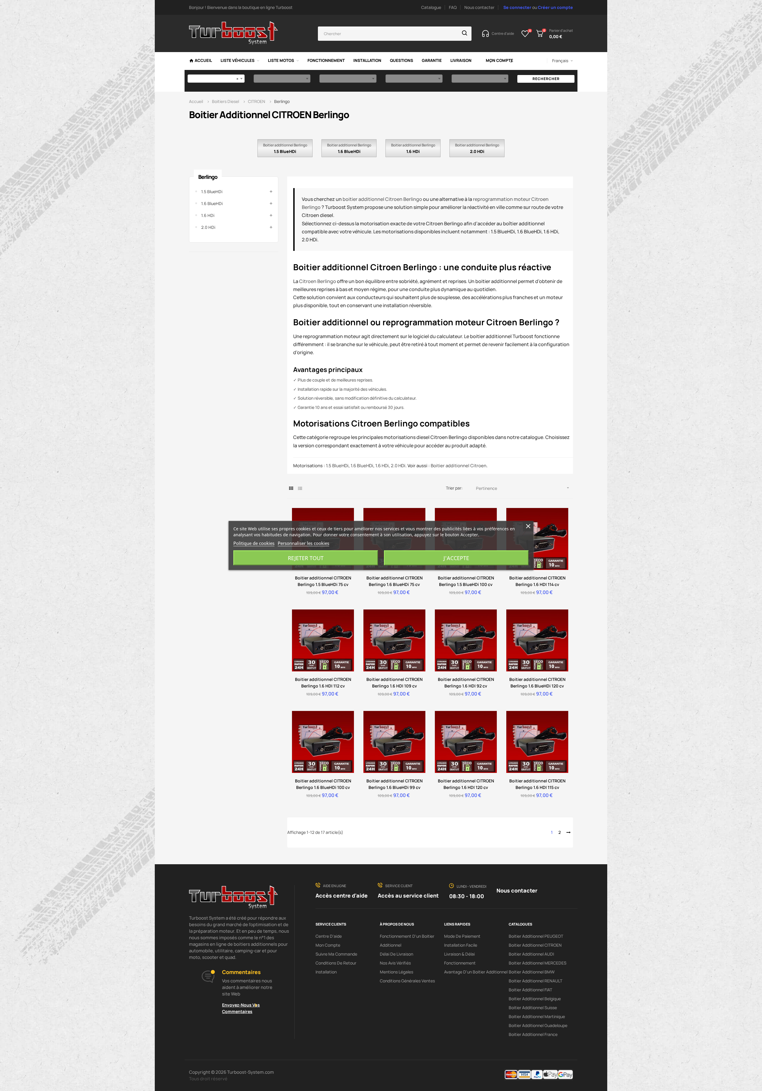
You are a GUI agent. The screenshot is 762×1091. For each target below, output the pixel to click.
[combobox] (216, 78)
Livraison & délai (459, 954)
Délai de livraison (396, 954)
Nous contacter (479, 7)
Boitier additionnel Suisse (533, 1007)
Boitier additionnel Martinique (537, 1016)
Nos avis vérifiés (395, 963)
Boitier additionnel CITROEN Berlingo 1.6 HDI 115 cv (537, 784)
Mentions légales (396, 972)
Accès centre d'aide (342, 895)
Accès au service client (408, 895)
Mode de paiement (462, 936)
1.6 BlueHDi (349, 151)
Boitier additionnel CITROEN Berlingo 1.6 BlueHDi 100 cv (323, 784)
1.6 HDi (413, 151)
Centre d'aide (329, 936)
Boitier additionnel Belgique (535, 998)
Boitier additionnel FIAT (530, 989)
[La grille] (291, 488)
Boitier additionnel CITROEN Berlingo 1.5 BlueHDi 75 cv (323, 581)
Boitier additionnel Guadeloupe (538, 1025)
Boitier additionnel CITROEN (535, 945)
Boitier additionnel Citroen (458, 465)
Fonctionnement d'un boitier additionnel (407, 940)
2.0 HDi (477, 151)
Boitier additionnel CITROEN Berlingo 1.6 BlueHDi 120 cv (537, 682)
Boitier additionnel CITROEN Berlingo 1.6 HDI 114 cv (537, 581)
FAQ (453, 7)
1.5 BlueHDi (285, 151)
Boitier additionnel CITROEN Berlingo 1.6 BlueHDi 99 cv (394, 784)
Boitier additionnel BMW (532, 972)
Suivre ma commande (336, 954)
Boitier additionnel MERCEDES (537, 963)
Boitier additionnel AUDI (531, 954)
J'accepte (456, 558)
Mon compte (328, 945)
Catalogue (431, 7)
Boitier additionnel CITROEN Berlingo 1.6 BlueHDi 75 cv (394, 581)
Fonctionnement (460, 963)
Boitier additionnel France (533, 1034)
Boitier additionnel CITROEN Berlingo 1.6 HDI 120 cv (466, 784)
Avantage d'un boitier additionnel (476, 972)
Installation (326, 972)
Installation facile (460, 945)
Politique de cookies (253, 543)
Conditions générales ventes (407, 981)
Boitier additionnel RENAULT (535, 981)
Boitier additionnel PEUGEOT (536, 936)
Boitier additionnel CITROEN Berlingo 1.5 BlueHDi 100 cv (466, 581)
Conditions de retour (336, 963)
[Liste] (300, 488)
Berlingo (207, 176)
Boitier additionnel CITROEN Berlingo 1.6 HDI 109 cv (394, 682)
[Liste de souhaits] (525, 33)
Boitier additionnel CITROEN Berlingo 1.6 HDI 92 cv (466, 682)
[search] (464, 33)
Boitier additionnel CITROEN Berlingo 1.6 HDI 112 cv (323, 682)
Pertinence (523, 488)
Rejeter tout (306, 558)
